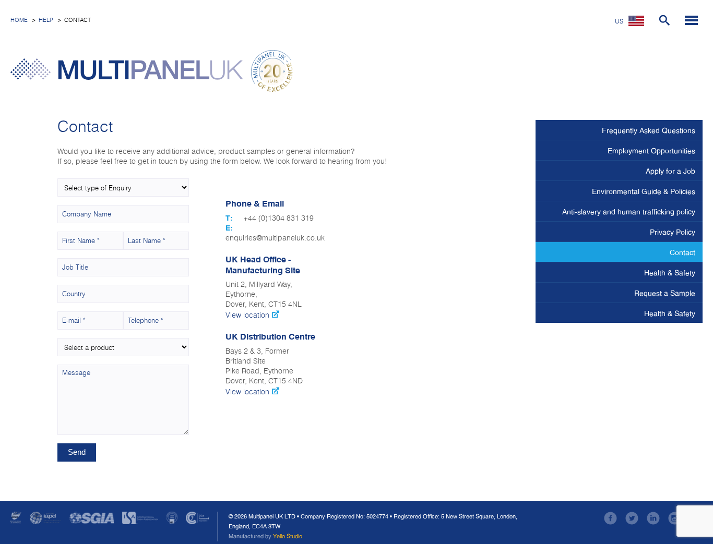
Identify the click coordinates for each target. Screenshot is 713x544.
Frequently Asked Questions (648, 130)
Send (77, 452)
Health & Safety (669, 272)
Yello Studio (287, 536)
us (619, 22)
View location (248, 315)
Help (46, 20)
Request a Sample (664, 293)
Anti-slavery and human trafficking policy (628, 211)
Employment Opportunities (651, 150)
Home (19, 20)
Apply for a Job (670, 171)
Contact (682, 252)
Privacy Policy (672, 232)
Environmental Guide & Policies (643, 191)
